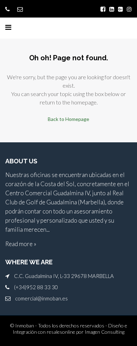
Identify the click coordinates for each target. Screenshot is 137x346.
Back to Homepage (68, 119)
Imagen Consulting (104, 332)
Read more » (20, 243)
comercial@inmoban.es (41, 298)
